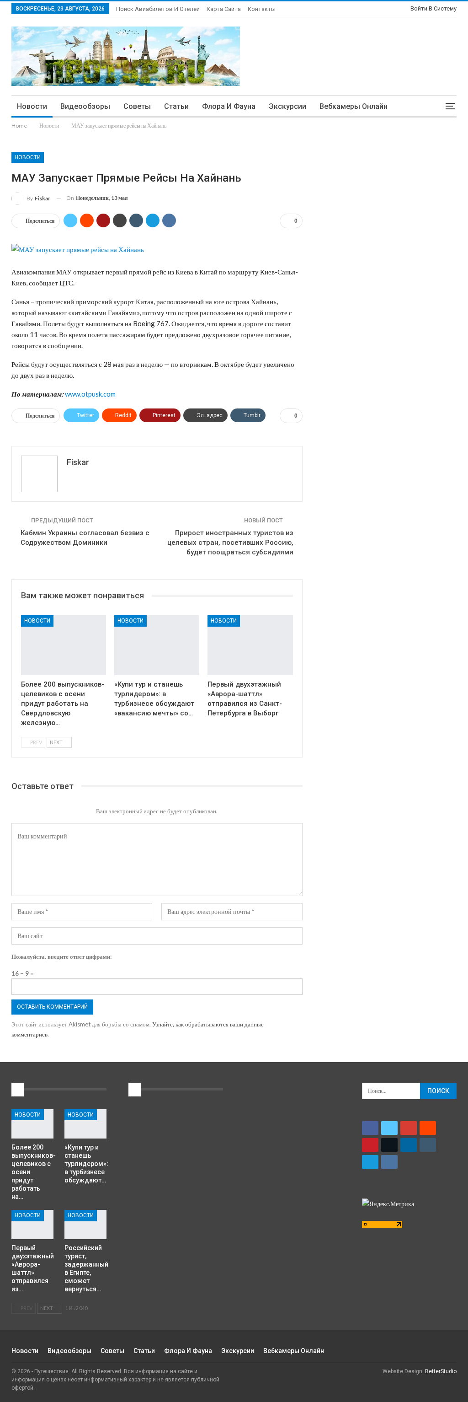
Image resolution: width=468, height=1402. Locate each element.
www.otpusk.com (90, 394)
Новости (32, 106)
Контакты (262, 8)
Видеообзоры (85, 106)
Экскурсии (287, 106)
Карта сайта (224, 8)
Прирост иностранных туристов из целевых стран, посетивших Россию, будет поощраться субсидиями (230, 542)
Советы (137, 106)
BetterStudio (441, 1371)
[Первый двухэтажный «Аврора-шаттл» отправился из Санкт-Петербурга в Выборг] (249, 645)
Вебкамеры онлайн (353, 106)
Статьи (176, 106)
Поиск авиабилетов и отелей (158, 8)
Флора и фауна (228, 106)
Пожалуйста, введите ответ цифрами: (61, 956)
